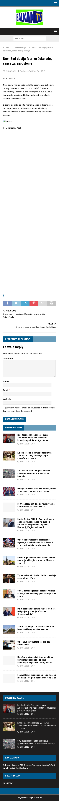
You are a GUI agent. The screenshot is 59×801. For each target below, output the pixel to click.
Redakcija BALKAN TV (29, 71)
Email (6, 390)
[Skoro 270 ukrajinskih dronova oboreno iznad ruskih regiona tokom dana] (9, 629)
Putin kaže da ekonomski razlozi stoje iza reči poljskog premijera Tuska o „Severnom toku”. (36, 611)
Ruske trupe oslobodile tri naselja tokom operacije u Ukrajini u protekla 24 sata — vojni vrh (36, 560)
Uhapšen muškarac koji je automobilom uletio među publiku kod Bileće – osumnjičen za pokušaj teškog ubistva (35, 660)
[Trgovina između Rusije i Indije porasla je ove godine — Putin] (9, 578)
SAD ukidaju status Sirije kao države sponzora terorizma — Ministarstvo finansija (33, 473)
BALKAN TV (37, 797)
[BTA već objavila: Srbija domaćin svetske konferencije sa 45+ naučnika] (9, 507)
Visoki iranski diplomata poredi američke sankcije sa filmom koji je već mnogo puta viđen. (36, 593)
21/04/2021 (11, 71)
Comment (8, 358)
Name (6, 381)
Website (7, 399)
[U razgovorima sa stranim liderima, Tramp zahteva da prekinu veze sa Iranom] (9, 491)
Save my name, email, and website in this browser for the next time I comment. (29, 409)
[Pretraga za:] (29, 38)
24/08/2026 (24, 443)
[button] (54, 3)
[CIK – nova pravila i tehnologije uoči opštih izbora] (9, 645)
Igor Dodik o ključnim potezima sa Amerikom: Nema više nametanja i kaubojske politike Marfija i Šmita (33, 438)
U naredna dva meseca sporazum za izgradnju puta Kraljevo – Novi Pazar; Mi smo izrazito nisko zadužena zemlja (35, 542)
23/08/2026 (24, 599)
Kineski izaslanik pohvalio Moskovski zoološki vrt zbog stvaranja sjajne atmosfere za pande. (34, 455)
